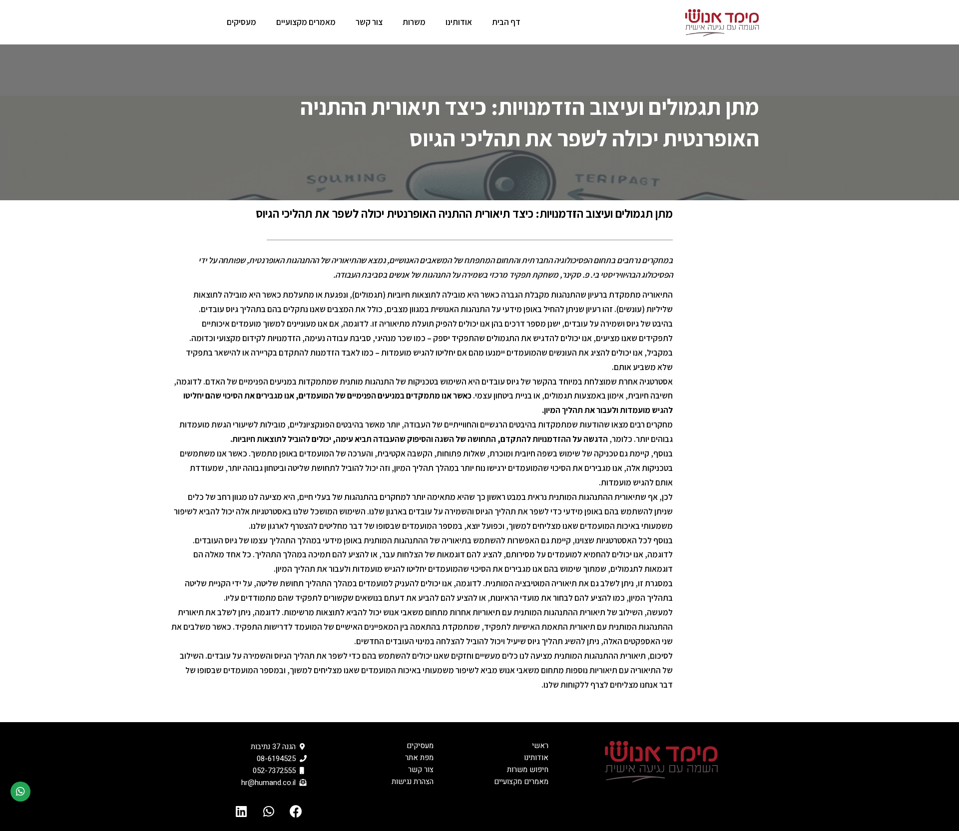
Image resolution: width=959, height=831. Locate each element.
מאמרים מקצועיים (306, 21)
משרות (414, 21)
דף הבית (506, 21)
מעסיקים (241, 21)
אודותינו (459, 21)
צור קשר (369, 21)
